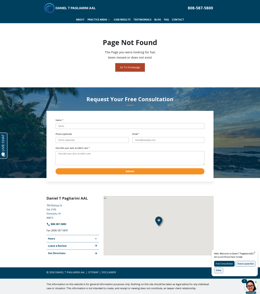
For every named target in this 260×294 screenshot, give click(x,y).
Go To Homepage (130, 67)
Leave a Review (57, 245)
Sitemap (93, 272)
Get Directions (56, 253)
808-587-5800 (58, 224)
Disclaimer (109, 272)
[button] (109, 20)
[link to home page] (70, 7)
